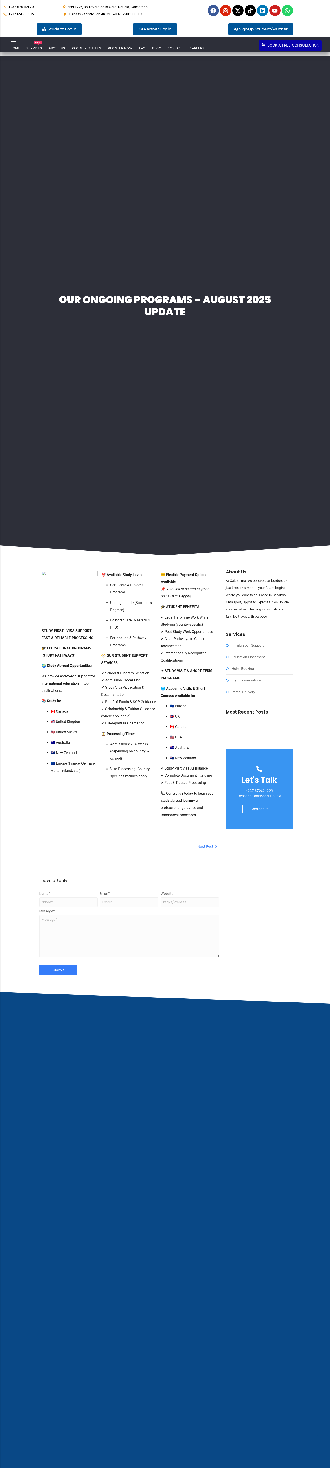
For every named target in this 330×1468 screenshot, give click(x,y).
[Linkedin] (262, 10)
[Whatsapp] (287, 10)
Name (44, 893)
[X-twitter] (238, 10)
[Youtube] (275, 10)
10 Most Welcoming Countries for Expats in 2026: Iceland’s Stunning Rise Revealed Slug (258, 738)
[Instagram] (225, 10)
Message (47, 911)
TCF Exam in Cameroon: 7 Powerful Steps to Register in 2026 (258, 731)
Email (105, 893)
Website (167, 893)
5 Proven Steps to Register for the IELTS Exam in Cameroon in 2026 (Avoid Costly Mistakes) (259, 723)
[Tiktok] (250, 10)
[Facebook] (213, 10)
